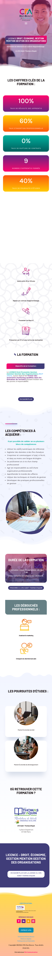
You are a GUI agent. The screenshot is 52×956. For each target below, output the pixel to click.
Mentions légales (26, 939)
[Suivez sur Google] (28, 921)
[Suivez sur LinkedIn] (24, 921)
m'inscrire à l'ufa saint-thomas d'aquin (26, 588)
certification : (26, 903)
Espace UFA (26, 930)
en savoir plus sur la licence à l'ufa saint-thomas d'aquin (26, 874)
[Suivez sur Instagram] (33, 921)
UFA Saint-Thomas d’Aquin (26, 826)
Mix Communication (30, 952)
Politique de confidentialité (26, 941)
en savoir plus (26, 399)
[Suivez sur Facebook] (19, 921)
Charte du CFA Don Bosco (26, 936)
